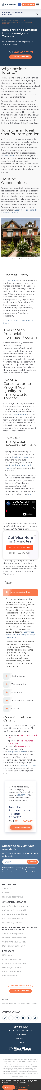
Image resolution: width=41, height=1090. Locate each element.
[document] (20, 545)
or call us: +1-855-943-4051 (18, 553)
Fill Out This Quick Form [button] (19, 547)
